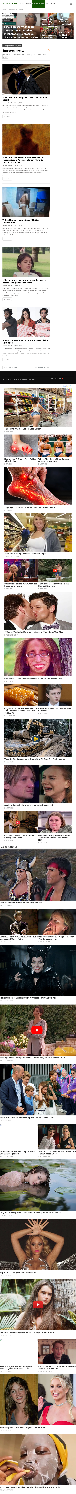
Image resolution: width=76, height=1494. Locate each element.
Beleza (5, 57)
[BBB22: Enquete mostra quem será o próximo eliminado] (26, 322)
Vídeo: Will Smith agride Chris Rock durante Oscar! (25, 98)
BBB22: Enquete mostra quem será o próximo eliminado (25, 341)
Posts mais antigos (10, 367)
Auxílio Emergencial (19, 54)
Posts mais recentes (41, 367)
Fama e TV (49, 4)
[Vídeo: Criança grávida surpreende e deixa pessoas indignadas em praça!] (26, 262)
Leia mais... (7, 116)
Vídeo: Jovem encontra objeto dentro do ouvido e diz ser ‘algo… (48, 24)
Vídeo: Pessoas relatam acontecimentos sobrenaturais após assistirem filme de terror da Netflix (23, 160)
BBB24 (33, 54)
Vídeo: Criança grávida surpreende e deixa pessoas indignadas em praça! (24, 281)
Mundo (28, 4)
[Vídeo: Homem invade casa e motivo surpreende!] (26, 202)
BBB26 (44, 54)
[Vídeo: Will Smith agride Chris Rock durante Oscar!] (26, 79)
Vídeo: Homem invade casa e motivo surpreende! (20, 221)
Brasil (22, 4)
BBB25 (39, 54)
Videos (56, 4)
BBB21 (28, 54)
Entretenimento (38, 4)
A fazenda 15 (7, 54)
